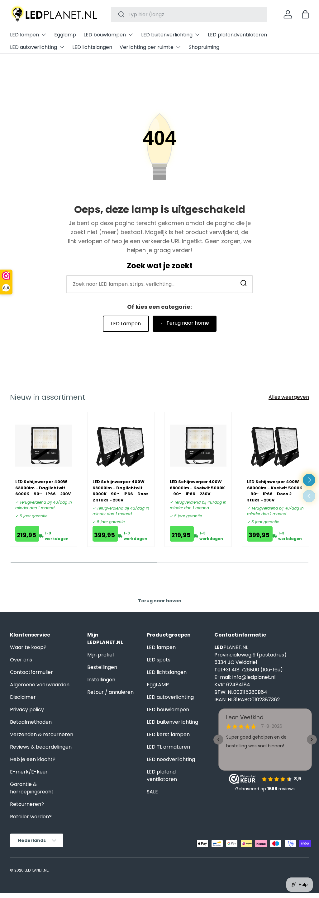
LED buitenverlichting (172, 722)
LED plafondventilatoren (237, 34)
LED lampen (161, 647)
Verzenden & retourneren (41, 734)
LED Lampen (126, 323)
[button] (305, 14)
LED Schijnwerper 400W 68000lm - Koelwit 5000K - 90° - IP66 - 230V (197, 488)
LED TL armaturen (168, 746)
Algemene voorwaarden (39, 684)
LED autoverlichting (170, 697)
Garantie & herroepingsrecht (32, 788)
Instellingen (101, 679)
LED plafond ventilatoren (162, 775)
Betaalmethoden (31, 722)
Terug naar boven (159, 601)
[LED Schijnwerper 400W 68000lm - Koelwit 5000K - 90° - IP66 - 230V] (198, 445)
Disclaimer (23, 697)
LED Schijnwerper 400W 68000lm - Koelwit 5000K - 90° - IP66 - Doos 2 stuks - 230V (274, 491)
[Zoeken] (243, 284)
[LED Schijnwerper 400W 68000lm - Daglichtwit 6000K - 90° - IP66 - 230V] (43, 445)
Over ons (21, 659)
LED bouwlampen (168, 709)
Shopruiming (204, 47)
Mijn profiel (100, 654)
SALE (152, 791)
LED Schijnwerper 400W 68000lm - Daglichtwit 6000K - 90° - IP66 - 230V (43, 488)
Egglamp (65, 34)
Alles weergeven (289, 397)
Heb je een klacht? (32, 759)
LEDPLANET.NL (36, 870)
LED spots (158, 659)
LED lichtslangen (92, 47)
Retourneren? (27, 804)
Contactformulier (31, 672)
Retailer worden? (31, 816)
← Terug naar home (184, 323)
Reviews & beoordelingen (41, 746)
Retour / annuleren (110, 692)
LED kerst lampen (168, 734)
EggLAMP (158, 684)
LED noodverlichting (171, 759)
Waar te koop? (28, 647)
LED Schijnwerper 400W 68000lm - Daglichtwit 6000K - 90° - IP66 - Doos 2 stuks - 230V (121, 491)
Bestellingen (102, 667)
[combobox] (189, 14)
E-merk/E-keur (29, 771)
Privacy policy (27, 709)
